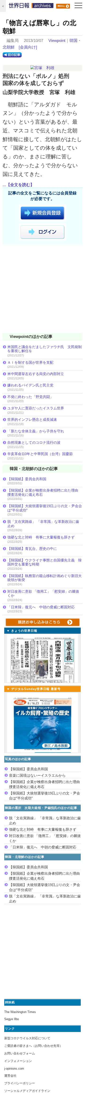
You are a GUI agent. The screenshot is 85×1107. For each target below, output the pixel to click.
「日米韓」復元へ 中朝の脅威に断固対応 (41, 607)
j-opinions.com (14, 1068)
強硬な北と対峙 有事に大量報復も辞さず (41, 537)
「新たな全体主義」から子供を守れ (35, 431)
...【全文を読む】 (18, 185)
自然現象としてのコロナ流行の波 (33, 442)
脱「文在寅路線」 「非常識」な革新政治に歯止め (43, 524)
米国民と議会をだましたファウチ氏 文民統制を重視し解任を (44, 349)
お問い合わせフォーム (19, 1053)
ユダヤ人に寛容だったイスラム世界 (35, 408)
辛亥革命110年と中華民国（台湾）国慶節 (40, 454)
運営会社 (10, 1075)
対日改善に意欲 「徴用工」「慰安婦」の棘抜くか (43, 593)
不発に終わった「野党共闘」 (30, 397)
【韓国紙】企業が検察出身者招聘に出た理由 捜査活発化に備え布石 (44, 492)
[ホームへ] (31, 6)
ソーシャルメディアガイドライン (27, 1091)
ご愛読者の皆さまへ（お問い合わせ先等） (33, 1046)
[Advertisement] (42, 289)
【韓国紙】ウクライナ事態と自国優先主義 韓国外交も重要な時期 (44, 562)
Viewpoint (56, 40)
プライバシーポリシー (19, 1083)
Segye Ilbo (11, 1019)
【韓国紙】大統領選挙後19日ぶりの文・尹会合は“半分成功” (44, 508)
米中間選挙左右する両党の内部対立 (35, 374)
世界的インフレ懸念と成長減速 (32, 419)
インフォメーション (18, 1061)
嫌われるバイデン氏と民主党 (30, 385)
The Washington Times (20, 1012)
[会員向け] (28, 47)
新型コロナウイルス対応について (27, 1038)
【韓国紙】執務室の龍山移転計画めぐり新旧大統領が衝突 (44, 578)
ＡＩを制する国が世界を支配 (30, 362)
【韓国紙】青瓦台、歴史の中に (32, 549)
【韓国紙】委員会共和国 (26, 479)
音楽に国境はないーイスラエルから (37, 775)
